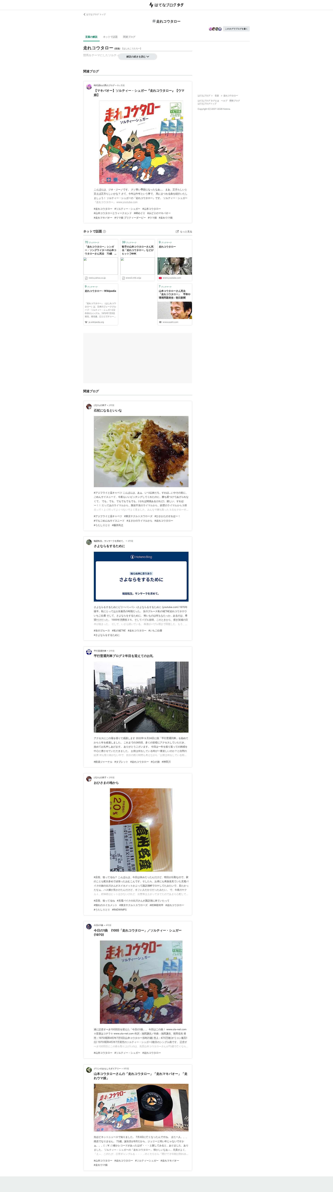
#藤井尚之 (117, 525)
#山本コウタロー (151, 208)
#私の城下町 (119, 630)
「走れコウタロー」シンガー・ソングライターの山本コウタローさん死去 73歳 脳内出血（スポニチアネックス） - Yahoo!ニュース (100, 250)
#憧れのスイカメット (105, 905)
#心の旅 (155, 761)
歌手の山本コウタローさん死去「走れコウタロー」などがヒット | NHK (137, 250)
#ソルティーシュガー (147, 1160)
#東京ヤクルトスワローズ (138, 516)
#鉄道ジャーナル (103, 761)
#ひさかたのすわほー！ (167, 516)
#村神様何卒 (156, 905)
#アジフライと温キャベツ (108, 516)
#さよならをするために (107, 634)
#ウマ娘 (152, 217)
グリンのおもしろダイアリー (107, 1068)
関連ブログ (129, 36)
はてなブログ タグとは (208, 100)
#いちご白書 (155, 630)
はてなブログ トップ (96, 14)
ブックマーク (92, 242)
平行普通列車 (100, 650)
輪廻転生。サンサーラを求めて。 (109, 541)
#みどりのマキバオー (159, 213)
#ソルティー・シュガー (127, 208)
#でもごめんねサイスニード (109, 520)
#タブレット (121, 761)
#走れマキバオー (103, 217)
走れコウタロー (167, 246)
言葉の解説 (91, 36)
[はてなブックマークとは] (104, 231)
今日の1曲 (98, 925)
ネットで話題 (110, 36)
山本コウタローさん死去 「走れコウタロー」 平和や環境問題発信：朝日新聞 (174, 294)
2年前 (111, 405)
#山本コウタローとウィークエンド (113, 213)
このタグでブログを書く (236, 28)
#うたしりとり (102, 525)
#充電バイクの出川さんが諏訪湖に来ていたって (143, 900)
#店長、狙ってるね (104, 900)
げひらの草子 (100, 405)
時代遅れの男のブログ (104, 85)
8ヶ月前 (121, 85)
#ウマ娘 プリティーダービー (130, 217)
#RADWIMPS (119, 909)
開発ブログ (234, 100)
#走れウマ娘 (166, 217)
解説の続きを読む (136, 56)
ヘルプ (224, 100)
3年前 (130, 541)
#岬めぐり (139, 213)
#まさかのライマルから (139, 520)
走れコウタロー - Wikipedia (100, 290)
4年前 (108, 925)
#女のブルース (102, 630)
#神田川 (166, 761)
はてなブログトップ (207, 103)
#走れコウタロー (103, 208)
